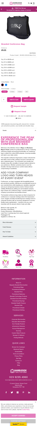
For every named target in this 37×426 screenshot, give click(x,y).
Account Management (18, 328)
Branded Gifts (18, 305)
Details (5, 130)
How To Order (7, 231)
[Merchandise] (2, 9)
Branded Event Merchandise (18, 298)
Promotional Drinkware (18, 289)
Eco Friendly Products (18, 324)
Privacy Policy (18, 356)
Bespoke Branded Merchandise (18, 285)
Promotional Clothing (18, 310)
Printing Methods (18, 337)
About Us (18, 282)
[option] (2, 85)
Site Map (18, 358)
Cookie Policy (26, 409)
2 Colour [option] (12, 91)
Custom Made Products (18, 333)
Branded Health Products (18, 303)
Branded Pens (18, 291)
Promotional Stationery (18, 294)
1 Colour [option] (4, 91)
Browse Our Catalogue (18, 347)
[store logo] (16, 3)
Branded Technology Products (18, 296)
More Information (7, 222)
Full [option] (26, 91)
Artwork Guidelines (8, 236)
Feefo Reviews (7, 227)
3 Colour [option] (20, 91)
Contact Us (18, 360)
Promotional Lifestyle (18, 307)
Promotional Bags (18, 287)
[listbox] (18, 85)
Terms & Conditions (18, 353)
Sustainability (18, 351)
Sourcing (18, 330)
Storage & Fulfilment (18, 335)
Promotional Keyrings (18, 301)
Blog (18, 365)
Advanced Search (18, 349)
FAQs (18, 363)
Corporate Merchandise (18, 319)
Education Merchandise (18, 321)
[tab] (18, 130)
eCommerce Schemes (18, 326)
